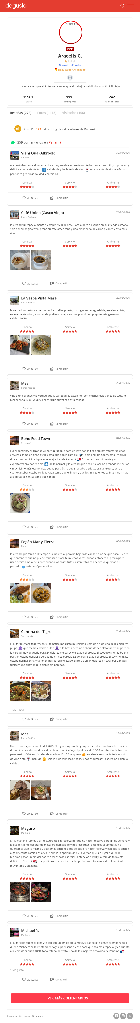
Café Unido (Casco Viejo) (42, 212)
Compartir (61, 198)
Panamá (55, 142)
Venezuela (24, 1016)
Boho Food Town (35, 438)
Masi (25, 383)
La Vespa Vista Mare (39, 298)
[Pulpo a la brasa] (41, 691)
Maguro (28, 828)
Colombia (12, 1016)
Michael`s (30, 930)
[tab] (20, 113)
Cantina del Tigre (36, 631)
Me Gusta (32, 198)
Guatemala (37, 1016)
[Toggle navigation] (130, 6)
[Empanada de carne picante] (20, 259)
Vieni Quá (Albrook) (38, 153)
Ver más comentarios (68, 998)
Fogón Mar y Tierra (38, 541)
